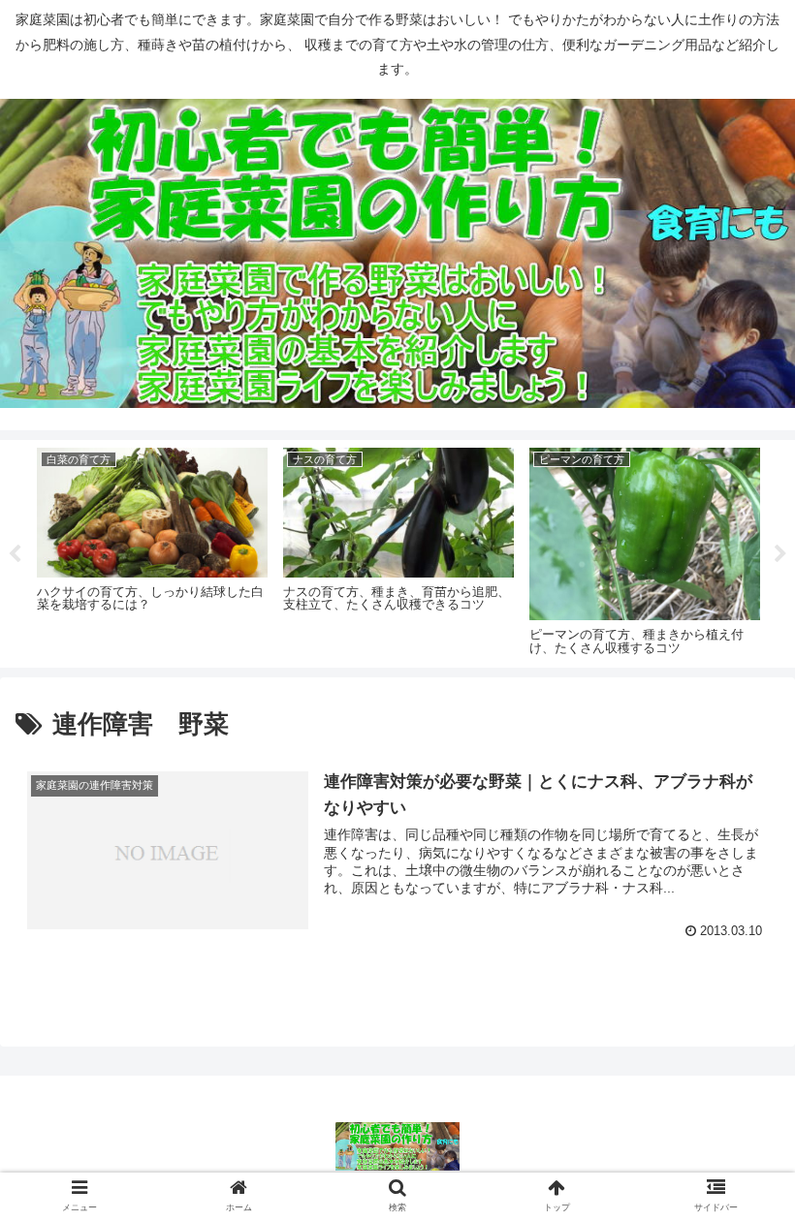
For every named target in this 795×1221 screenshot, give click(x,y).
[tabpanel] (152, 551)
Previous (14, 554)
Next (780, 554)
